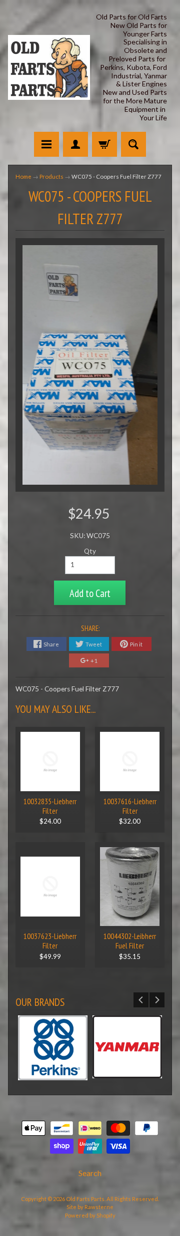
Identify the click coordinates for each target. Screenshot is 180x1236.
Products (52, 176)
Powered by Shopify (90, 1215)
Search (90, 1173)
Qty (90, 551)
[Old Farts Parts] (49, 67)
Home (24, 176)
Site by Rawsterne (90, 1207)
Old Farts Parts (85, 1199)
